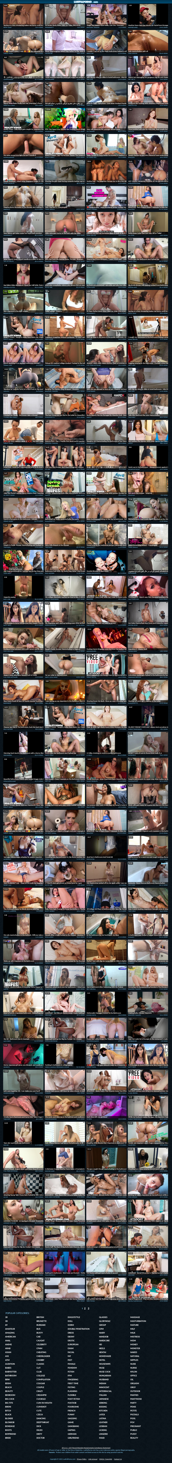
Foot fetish (74, 1399)
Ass (7, 1356)
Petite (133, 1411)
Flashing (72, 1391)
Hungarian (105, 1376)
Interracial (105, 1391)
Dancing (41, 1418)
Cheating (41, 1352)
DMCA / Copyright (105, 1459)
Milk (132, 1333)
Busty (40, 1333)
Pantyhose (136, 1399)
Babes (8, 1368)
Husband (104, 1379)
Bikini (8, 1407)
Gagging (72, 1418)
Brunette (42, 1321)
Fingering (73, 1379)
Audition (10, 1364)
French (71, 1411)
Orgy (133, 1387)
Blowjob (9, 1422)
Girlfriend (73, 1438)
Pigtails (134, 1415)
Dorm (71, 1325)
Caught (41, 1341)
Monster (135, 1348)
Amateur (10, 1329)
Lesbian (103, 1426)
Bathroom (10, 1376)
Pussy (133, 1434)
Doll (70, 1321)
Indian (102, 1383)
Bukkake (41, 1325)
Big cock (9, 1399)
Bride (8, 1438)
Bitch (8, 1411)
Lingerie (103, 1434)
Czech (40, 1415)
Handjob (103, 1337)
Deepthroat (43, 1422)
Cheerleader (43, 1356)
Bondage (10, 1426)
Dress (71, 1333)
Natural (134, 1356)
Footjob (72, 1403)
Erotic (71, 1341)
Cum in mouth (44, 1403)
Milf (132, 1329)
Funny (71, 1415)
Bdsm (8, 1383)
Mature (134, 1325)
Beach (8, 1387)
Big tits (9, 1403)
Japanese (104, 1399)
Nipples (134, 1360)
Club (39, 1372)
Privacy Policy (82, 1459)
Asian (8, 1352)
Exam (71, 1348)
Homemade (105, 1356)
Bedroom (10, 1395)
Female (71, 1364)
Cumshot (41, 1407)
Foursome (73, 1407)
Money (134, 1344)
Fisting (71, 1387)
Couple (40, 1387)
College (41, 1376)
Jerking (103, 1403)
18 (6, 1317)
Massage (135, 1317)
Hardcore (104, 1341)
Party (133, 1403)
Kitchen (103, 1411)
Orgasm (134, 1383)
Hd (100, 1344)
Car (38, 1337)
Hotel (102, 1360)
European (73, 1344)
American (10, 1337)
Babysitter (10, 1372)
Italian (103, 1395)
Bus (38, 1329)
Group (102, 1325)
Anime (8, 1344)
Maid (102, 1438)
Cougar (41, 1383)
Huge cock (104, 1372)
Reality (134, 1438)
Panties (134, 1395)
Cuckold (41, 1399)
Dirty (39, 1434)
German (72, 1434)
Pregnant (135, 1426)
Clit (39, 1368)
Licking (103, 1430)
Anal (7, 1341)
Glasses (103, 1317)
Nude (133, 1364)
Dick (39, 1426)
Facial (71, 1352)
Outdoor (135, 1391)
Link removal (92, 1459)
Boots (8, 1430)
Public (133, 1430)
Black (8, 1415)
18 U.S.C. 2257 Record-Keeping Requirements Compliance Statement (86, 1448)
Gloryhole (104, 1321)
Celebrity (41, 1344)
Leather (103, 1422)
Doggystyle (74, 1317)
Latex (102, 1415)
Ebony (71, 1337)
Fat (69, 1356)
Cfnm (39, 1348)
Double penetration (79, 1329)
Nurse (133, 1368)
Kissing (103, 1407)
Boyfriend (10, 1434)
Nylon (133, 1372)
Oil (131, 1379)
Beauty (9, 1391)
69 (6, 1325)
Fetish (71, 1372)
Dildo (39, 1430)
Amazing (10, 1333)
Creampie (42, 1395)
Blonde (9, 1418)
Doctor (41, 1438)
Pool (133, 1418)
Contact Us (118, 1459)
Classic (40, 1364)
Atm (7, 1360)
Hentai (102, 1352)
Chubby (40, 1360)
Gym (101, 1329)
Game (71, 1422)
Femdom (72, 1368)
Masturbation (138, 1321)
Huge (102, 1368)
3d (6, 1321)
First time (73, 1383)
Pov (132, 1422)
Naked (133, 1352)
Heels (102, 1348)
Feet (70, 1360)
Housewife (105, 1364)
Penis (133, 1407)
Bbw (7, 1379)
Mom (133, 1341)
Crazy (40, 1391)
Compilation (43, 1379)
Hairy (102, 1333)
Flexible (72, 1395)
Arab (7, 1348)
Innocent (104, 1387)
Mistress (135, 1337)
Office (133, 1376)
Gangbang (73, 1426)
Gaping (71, 1430)
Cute (39, 1411)
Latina (102, 1418)
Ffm (70, 1376)
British (40, 1317)
